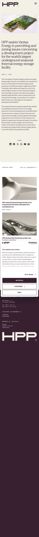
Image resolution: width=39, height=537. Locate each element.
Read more (6, 209)
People (4, 324)
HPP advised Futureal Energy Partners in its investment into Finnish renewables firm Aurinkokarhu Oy (17, 205)
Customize (18, 286)
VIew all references (27, 167)
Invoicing (5, 327)
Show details (29, 274)
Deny (19, 292)
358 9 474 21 (10, 305)
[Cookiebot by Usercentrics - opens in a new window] (28, 243)
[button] (10, 144)
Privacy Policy (7, 326)
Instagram (5, 316)
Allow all (19, 280)
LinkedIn (5, 314)
